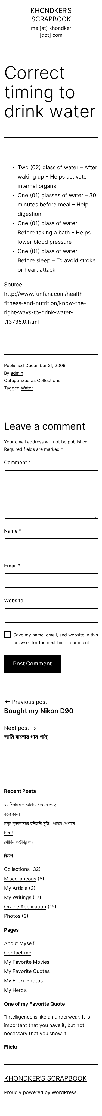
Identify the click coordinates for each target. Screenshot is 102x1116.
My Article (15, 888)
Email (12, 566)
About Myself (19, 943)
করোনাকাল (12, 814)
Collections (48, 380)
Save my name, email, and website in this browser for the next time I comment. (55, 638)
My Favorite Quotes (27, 971)
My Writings (17, 897)
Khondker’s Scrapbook (45, 1078)
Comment (17, 462)
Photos (12, 916)
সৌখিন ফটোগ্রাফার (18, 842)
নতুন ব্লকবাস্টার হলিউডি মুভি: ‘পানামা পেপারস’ (40, 823)
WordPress (64, 1092)
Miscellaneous (20, 879)
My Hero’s (15, 990)
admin (17, 373)
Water (27, 388)
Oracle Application (25, 907)
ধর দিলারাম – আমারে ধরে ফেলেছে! (31, 804)
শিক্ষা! (8, 833)
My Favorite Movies (26, 962)
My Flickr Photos (23, 980)
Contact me (17, 953)
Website (13, 600)
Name (12, 531)
